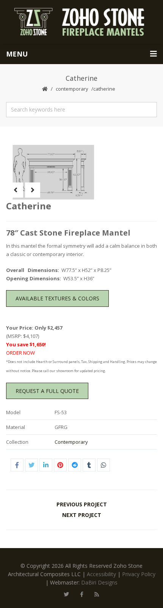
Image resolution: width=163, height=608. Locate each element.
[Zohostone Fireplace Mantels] (81, 22)
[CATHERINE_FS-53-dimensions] (51, 172)
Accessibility (101, 574)
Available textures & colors (57, 298)
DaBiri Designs (99, 582)
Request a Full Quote (47, 390)
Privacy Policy (138, 574)
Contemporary (72, 88)
